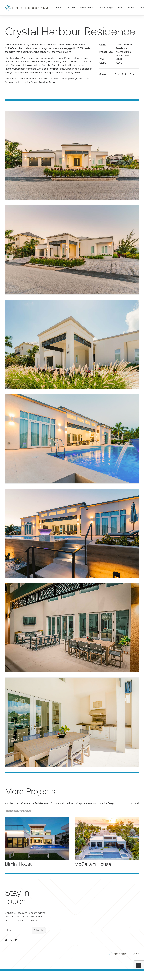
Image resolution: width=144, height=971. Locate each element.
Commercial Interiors (62, 803)
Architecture (86, 8)
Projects (71, 8)
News (131, 8)
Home (59, 8)
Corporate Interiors (86, 803)
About (120, 8)
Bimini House (19, 864)
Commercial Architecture (34, 803)
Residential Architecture (18, 811)
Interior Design (105, 8)
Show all (134, 803)
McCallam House (93, 864)
